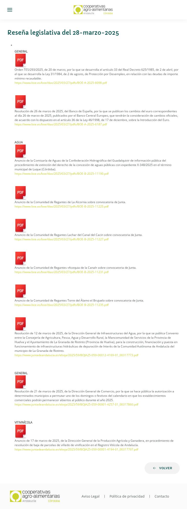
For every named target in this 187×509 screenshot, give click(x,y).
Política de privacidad (127, 496)
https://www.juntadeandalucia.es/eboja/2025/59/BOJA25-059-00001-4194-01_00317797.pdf (76, 449)
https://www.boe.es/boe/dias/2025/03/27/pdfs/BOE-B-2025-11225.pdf (62, 206)
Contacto (162, 496)
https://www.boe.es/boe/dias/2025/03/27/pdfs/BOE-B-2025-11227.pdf (62, 239)
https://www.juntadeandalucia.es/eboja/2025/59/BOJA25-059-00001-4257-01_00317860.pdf (76, 404)
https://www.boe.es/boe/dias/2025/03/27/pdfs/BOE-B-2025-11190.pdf (62, 174)
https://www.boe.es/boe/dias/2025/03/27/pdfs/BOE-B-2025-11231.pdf (62, 272)
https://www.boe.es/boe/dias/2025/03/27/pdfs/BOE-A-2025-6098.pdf (61, 83)
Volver (165, 468)
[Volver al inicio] (93, 9)
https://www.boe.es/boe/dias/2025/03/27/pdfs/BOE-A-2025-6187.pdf (61, 124)
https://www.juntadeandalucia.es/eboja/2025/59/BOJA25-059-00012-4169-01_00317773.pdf (76, 355)
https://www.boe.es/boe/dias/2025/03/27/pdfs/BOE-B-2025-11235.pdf (62, 305)
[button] (9, 9)
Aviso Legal (91, 496)
